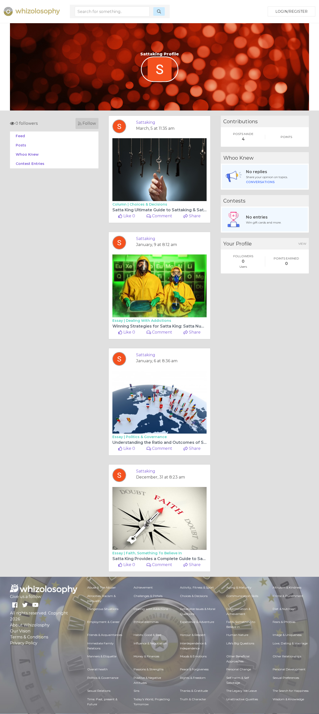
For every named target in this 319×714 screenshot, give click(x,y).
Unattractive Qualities (242, 699)
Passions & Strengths (148, 669)
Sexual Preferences (286, 678)
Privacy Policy (23, 643)
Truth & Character (193, 699)
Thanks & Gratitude (194, 691)
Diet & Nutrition (284, 609)
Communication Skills (242, 596)
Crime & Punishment (288, 596)
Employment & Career (103, 622)
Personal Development (289, 669)
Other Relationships (287, 656)
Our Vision (20, 631)
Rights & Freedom (193, 678)
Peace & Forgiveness (194, 669)
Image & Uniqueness (287, 635)
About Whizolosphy (30, 625)
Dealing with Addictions (148, 320)
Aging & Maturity (238, 587)
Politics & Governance (146, 437)
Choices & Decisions (148, 204)
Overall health (97, 669)
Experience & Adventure (197, 622)
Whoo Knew (27, 154)
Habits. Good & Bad (147, 635)
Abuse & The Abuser (101, 587)
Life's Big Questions (240, 643)
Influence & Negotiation (150, 643)
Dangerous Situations (102, 609)
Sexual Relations (98, 691)
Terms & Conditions (29, 637)
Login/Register (291, 11)
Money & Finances (146, 656)
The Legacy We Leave (241, 691)
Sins (136, 691)
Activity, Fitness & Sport (197, 587)
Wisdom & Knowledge (288, 699)
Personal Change (238, 669)
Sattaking (145, 122)
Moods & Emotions (193, 656)
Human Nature (237, 635)
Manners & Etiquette (101, 656)
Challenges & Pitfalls (148, 596)
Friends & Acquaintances (104, 635)
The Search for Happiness (291, 691)
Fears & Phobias (284, 622)
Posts (21, 145)
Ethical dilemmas (146, 622)
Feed (20, 136)
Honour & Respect (193, 635)
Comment (161, 216)
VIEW (302, 243)
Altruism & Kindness (287, 587)
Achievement (143, 587)
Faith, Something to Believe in (154, 553)
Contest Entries (30, 163)
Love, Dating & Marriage (290, 643)
